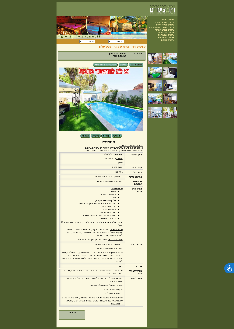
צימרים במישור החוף (164, 30)
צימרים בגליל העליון (165, 25)
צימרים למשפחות (166, 37)
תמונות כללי (136, 65)
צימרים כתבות (167, 40)
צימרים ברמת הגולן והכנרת (161, 27)
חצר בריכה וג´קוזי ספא (105, 65)
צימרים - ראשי (167, 19)
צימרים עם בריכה (166, 35)
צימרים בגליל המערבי (164, 22)
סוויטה (123, 65)
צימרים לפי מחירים (165, 32)
